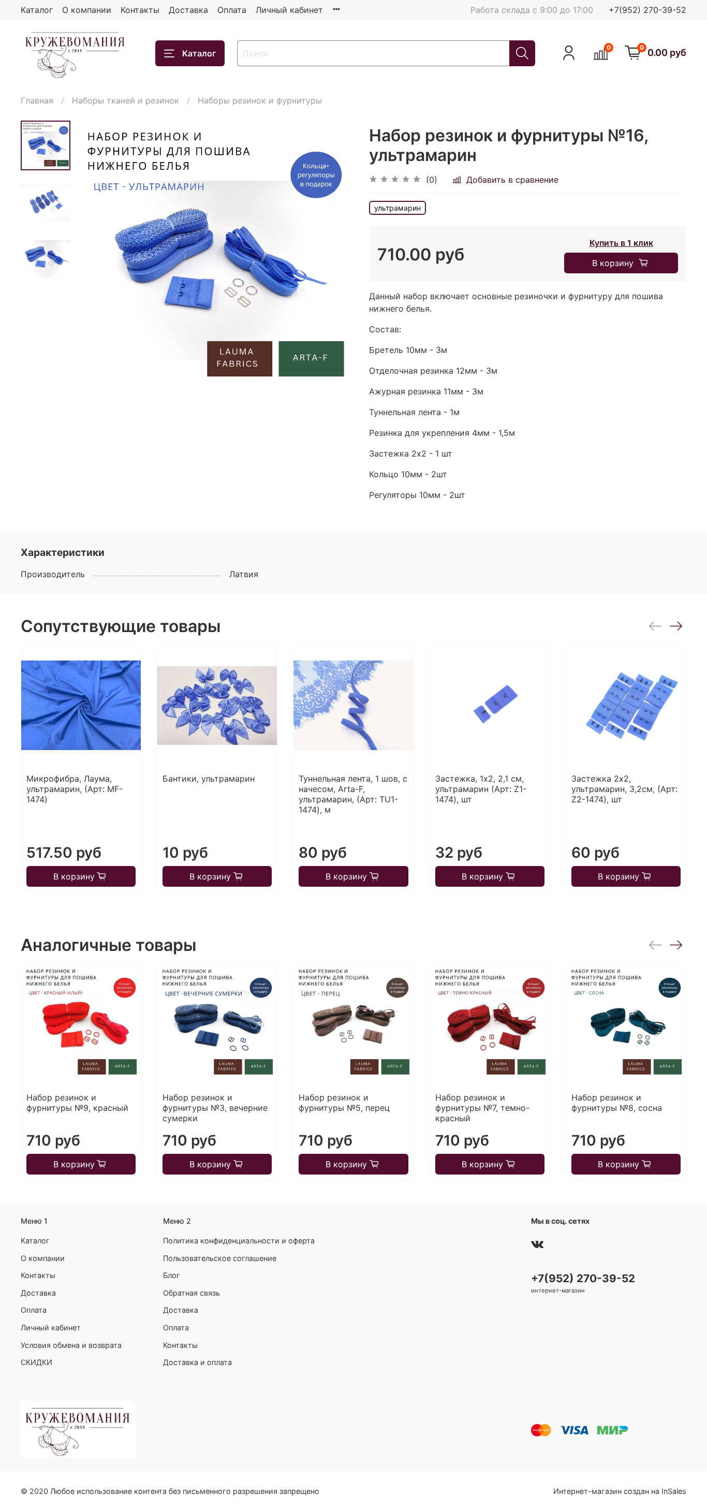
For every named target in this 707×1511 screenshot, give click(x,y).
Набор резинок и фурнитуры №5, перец (344, 1102)
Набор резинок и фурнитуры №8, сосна (616, 1102)
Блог (171, 1275)
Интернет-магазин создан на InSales (619, 1491)
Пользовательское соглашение (219, 1258)
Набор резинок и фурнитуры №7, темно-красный (482, 1107)
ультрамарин (397, 207)
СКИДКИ (36, 1362)
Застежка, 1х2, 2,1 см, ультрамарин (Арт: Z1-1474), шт (480, 788)
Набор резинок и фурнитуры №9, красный (77, 1102)
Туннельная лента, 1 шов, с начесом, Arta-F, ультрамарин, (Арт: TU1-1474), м (353, 794)
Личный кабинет (289, 10)
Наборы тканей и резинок (125, 100)
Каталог (37, 10)
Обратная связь (191, 1292)
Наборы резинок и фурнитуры (260, 100)
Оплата (231, 10)
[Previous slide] (96, 259)
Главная (37, 100)
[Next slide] (332, 259)
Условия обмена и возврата (71, 1345)
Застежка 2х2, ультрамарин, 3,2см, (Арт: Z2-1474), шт (624, 788)
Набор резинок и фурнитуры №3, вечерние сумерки (215, 1107)
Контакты (140, 10)
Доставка (188, 10)
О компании (86, 10)
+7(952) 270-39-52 (647, 10)
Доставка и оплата (197, 1362)
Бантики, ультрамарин (209, 778)
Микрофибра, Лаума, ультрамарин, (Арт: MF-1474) (74, 788)
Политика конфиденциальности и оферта (239, 1240)
